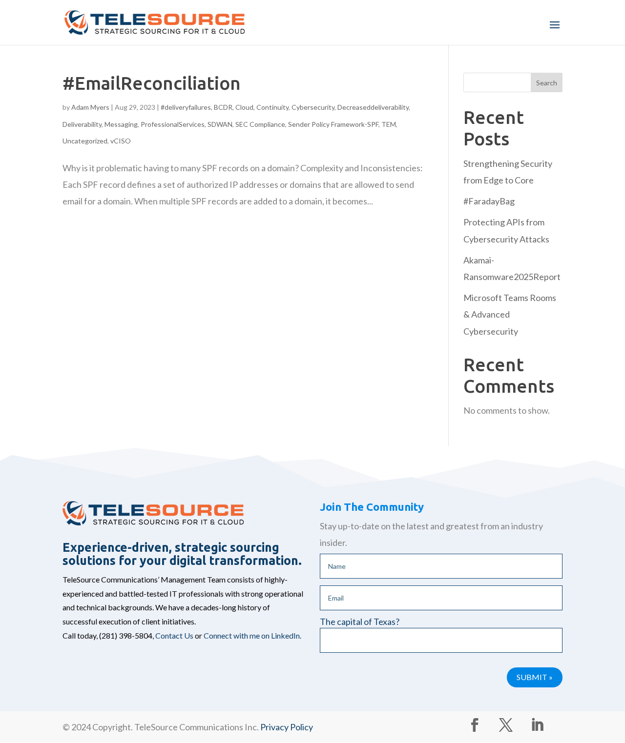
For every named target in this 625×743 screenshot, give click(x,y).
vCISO (120, 141)
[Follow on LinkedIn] (537, 725)
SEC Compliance (260, 124)
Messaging (121, 124)
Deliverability (82, 124)
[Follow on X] (506, 725)
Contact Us (174, 635)
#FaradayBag (489, 201)
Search (546, 83)
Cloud (244, 107)
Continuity (272, 107)
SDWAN (220, 124)
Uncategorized (84, 141)
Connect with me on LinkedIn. (252, 635)
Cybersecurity (313, 107)
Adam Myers (90, 107)
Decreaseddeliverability (373, 107)
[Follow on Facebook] (474, 725)
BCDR (223, 107)
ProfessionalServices (173, 124)
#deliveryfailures (186, 107)
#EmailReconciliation (151, 83)
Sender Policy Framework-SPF (333, 124)
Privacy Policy (286, 727)
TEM (388, 124)
